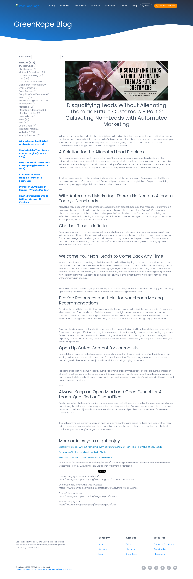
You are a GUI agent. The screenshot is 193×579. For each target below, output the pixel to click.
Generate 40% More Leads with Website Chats (82, 452)
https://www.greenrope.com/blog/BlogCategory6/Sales (88, 496)
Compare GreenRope (164, 544)
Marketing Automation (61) (32, 110)
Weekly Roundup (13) (29, 135)
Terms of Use (53, 569)
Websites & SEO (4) (28, 132)
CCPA (34, 569)
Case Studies (160, 549)
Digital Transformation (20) (32, 84)
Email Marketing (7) (28, 87)
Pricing (51, 5)
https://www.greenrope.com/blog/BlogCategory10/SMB (87, 504)
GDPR (28, 569)
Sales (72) (24, 119)
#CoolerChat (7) (27, 65)
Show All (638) (27, 62)
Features (65, 5)
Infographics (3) (27, 103)
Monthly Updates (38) (30, 113)
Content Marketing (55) (31, 75)
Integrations (159, 554)
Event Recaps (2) (27, 91)
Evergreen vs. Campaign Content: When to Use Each (34, 188)
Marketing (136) (26, 106)
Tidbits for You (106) (29, 128)
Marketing (130, 549)
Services (95, 5)
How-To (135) (25, 97)
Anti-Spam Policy (65, 569)
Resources (80, 5)
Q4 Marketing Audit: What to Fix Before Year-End (33, 143)
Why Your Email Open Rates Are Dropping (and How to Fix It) (34, 165)
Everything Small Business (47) (34, 94)
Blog (134, 5)
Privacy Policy (42, 569)
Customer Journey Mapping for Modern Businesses (30, 177)
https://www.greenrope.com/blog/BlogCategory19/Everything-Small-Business (99, 487)
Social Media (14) (27, 125)
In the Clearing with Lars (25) (33, 100)
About (123, 5)
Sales (128, 544)
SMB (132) (23, 122)
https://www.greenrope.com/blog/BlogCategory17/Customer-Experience (96, 479)
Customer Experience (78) (32, 81)
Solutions (110, 5)
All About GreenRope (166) (32, 72)
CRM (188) (24, 78)
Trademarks (20, 569)
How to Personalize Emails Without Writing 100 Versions (33, 199)
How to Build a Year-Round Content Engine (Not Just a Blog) (34, 153)
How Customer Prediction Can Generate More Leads (85, 457)
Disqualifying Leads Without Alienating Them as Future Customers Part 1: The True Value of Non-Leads (110, 446)
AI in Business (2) (27, 69)
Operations (131, 554)
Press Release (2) (27, 116)
